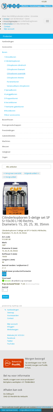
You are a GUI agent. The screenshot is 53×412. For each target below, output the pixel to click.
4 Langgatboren (10, 94)
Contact (7, 26)
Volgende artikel (30, 173)
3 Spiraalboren (10, 90)
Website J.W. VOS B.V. (16, 335)
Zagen (4, 157)
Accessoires (7, 47)
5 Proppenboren (11, 98)
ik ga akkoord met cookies (30, 410)
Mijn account (9, 29)
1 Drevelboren (10, 57)
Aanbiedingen (8, 41)
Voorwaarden (13, 315)
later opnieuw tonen (10, 410)
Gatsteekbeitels (8, 136)
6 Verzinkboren (10, 102)
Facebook (11, 338)
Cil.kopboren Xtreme (15, 77)
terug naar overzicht (12, 173)
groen (8, 280)
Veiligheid (6, 152)
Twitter (10, 341)
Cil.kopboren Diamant (16, 69)
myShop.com (17, 306)
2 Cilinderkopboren (12, 61)
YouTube (11, 343)
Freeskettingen (8, 130)
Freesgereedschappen (11, 125)
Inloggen (10, 326)
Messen (5, 146)
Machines (6, 141)
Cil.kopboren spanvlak (16, 73)
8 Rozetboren (9, 110)
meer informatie (43, 407)
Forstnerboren (13, 81)
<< (4, 177)
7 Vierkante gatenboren (14, 106)
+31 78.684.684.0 (28, 382)
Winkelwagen (12, 329)
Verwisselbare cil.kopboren (18, 86)
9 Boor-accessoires (12, 115)
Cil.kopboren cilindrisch (16, 65)
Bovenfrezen (7, 119)
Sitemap (10, 312)
